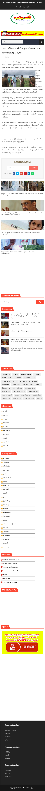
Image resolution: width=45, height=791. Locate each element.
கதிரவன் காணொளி (11, 730)
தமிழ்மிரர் (7, 752)
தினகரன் (8, 773)
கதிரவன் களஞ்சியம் (19, 391)
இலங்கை (7, 57)
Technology (28, 384)
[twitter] (20, 7)
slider (14, 381)
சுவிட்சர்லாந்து (25, 395)
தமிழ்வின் (8, 740)
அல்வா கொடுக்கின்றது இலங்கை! (21, 331)
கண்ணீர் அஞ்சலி (30, 388)
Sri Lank (23, 381)
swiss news (16, 384)
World (38, 384)
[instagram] (28, 7)
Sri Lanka (33, 381)
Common (37, 374)
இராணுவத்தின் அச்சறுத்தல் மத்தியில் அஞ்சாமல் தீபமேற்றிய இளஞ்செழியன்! (18, 252)
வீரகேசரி (7, 758)
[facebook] (16, 7)
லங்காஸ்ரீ (7, 736)
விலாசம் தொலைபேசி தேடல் (11, 559)
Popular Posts (29, 377)
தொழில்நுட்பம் (36, 395)
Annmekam (6, 374)
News (10, 377)
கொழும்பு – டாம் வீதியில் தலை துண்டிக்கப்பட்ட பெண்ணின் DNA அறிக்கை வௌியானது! (22, 194)
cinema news (26, 374)
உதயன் (7, 755)
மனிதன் (7, 733)
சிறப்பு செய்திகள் (7, 395)
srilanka (5, 384)
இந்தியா (4, 388)
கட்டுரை (19, 388)
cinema (15, 374)
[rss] (24, 7)
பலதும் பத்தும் (17, 398)
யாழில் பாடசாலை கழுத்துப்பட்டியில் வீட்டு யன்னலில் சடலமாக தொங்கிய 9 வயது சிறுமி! (21, 233)
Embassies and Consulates (12, 571)
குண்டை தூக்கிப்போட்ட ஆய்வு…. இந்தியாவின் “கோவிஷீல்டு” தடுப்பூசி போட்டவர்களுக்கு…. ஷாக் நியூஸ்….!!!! (27, 315)
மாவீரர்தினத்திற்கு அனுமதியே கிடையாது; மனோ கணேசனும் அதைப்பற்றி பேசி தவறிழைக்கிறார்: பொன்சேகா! (21, 213)
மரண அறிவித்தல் (29, 398)
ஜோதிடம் (39, 398)
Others (18, 377)
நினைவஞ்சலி (6, 398)
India (4, 377)
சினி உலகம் (8, 777)
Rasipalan (6, 381)
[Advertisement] (23, 277)
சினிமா (17, 395)
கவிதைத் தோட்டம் (33, 391)
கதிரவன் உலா (6, 391)
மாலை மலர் (8, 770)
